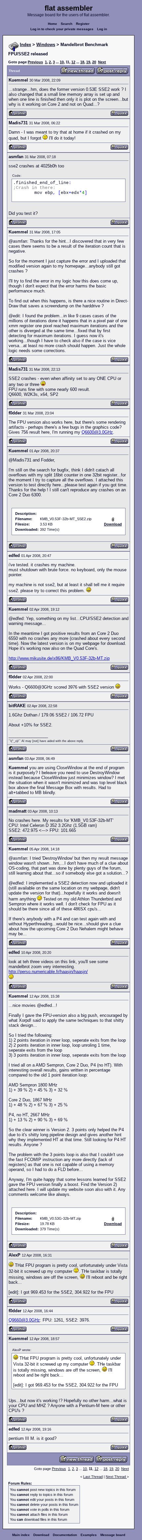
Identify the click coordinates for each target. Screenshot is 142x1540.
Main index (21, 1535)
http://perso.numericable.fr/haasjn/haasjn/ (48, 971)
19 (88, 62)
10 (62, 62)
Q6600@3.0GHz (97, 432)
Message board (112, 1535)
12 (73, 62)
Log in (102, 29)
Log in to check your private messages (61, 29)
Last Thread (93, 1477)
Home (52, 24)
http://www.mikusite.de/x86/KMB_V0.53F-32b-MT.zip (59, 658)
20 (94, 62)
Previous (35, 62)
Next (102, 62)
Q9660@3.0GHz (24, 1320)
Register (82, 24)
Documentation (65, 1535)
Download (41, 1535)
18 (82, 62)
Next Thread (116, 1477)
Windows (45, 44)
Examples (89, 1535)
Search (66, 24)
